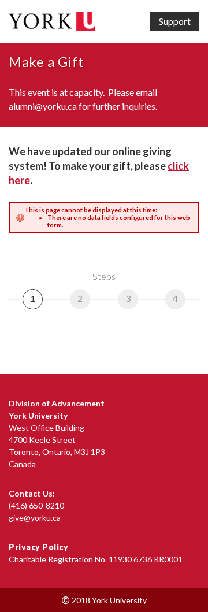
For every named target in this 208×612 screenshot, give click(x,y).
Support (175, 21)
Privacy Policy (38, 547)
